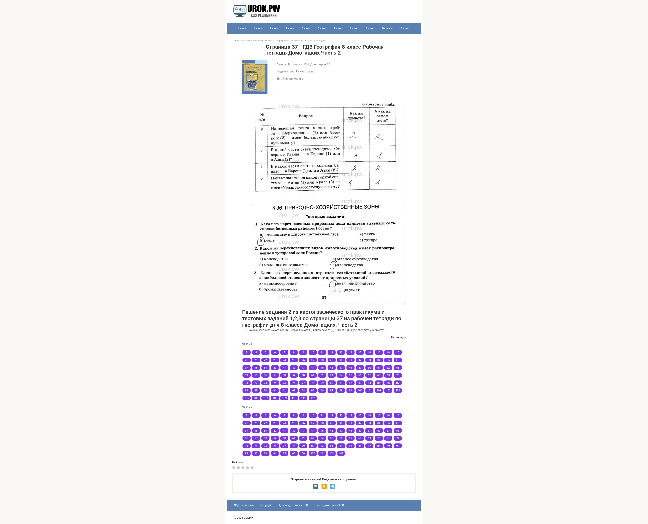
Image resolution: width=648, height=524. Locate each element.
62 (322, 375)
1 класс (242, 28)
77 (303, 383)
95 (312, 390)
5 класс (306, 28)
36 (397, 360)
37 (246, 367)
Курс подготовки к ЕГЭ (329, 505)
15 (359, 352)
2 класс (258, 28)
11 (322, 352)
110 (294, 398)
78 (312, 383)
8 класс (354, 28)
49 (359, 367)
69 (388, 375)
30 (341, 360)
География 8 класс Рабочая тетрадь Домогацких (300, 40)
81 (341, 383)
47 (341, 367)
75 (284, 383)
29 (331, 360)
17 (378, 352)
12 (331, 352)
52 (388, 367)
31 (350, 360)
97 (331, 390)
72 (256, 383)
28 (322, 360)
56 (265, 375)
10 (312, 352)
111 (303, 398)
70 (397, 375)
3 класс (274, 28)
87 (397, 383)
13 (341, 352)
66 (359, 375)
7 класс (338, 28)
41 (284, 367)
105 (246, 398)
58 (284, 375)
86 (388, 383)
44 (312, 367)
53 (397, 367)
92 (284, 390)
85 (378, 383)
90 (265, 390)
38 (256, 367)
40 (274, 367)
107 (265, 398)
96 (322, 390)
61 (312, 375)
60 (303, 375)
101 (369, 390)
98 (341, 390)
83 (359, 383)
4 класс (290, 28)
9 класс (370, 28)
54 (246, 375)
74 (274, 383)
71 (246, 383)
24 (284, 360)
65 (350, 375)
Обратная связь (244, 505)
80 (331, 383)
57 (274, 375)
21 (256, 360)
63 (331, 375)
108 (275, 398)
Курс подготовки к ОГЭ (293, 505)
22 (265, 360)
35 (388, 360)
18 (388, 352)
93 (293, 390)
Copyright (266, 505)
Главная (236, 40)
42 (293, 367)
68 (378, 375)
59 (293, 375)
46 (331, 367)
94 (303, 390)
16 (369, 352)
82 (350, 383)
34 (378, 360)
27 (312, 360)
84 (369, 383)
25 (293, 360)
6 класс (322, 28)
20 (246, 360)
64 (341, 375)
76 (293, 383)
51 (378, 367)
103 (388, 390)
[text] (252, 467)
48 (350, 367)
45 (322, 367)
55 (256, 375)
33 (369, 360)
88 (246, 390)
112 (312, 398)
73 (265, 383)
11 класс (404, 28)
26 (303, 360)
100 (360, 390)
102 (379, 390)
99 (350, 390)
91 (274, 390)
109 (284, 398)
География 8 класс (262, 40)
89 (256, 390)
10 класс (387, 28)
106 (256, 398)
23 (274, 360)
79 (322, 383)
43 (303, 367)
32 (359, 360)
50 (369, 367)
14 (350, 352)
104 (398, 390)
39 (265, 367)
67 (369, 375)
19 (397, 352)
